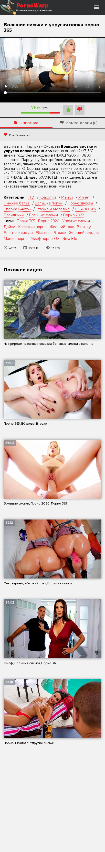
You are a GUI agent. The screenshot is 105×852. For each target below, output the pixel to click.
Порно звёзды (80, 203)
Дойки (9, 227)
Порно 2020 (48, 221)
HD (31, 197)
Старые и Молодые (53, 209)
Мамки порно (16, 238)
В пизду (84, 227)
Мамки (67, 197)
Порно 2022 (73, 215)
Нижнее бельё (17, 203)
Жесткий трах (62, 227)
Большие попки (49, 203)
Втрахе (59, 233)
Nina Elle (69, 238)
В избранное (19, 135)
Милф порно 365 (45, 238)
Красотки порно (32, 227)
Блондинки (14, 215)
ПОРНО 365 (85, 209)
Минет (84, 197)
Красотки (47, 197)
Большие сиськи (43, 215)
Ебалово (43, 233)
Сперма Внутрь (17, 209)
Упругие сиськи (76, 221)
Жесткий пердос (84, 233)
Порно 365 (26, 221)
